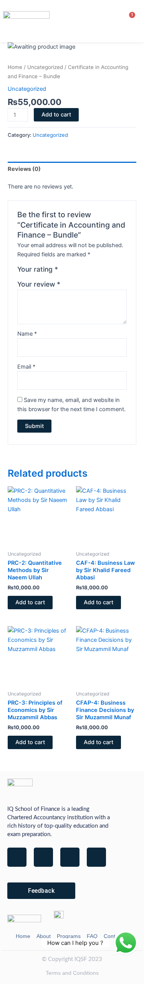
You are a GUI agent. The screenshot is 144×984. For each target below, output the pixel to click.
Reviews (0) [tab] (24, 169)
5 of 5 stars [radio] (97, 271)
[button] (116, 21)
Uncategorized (45, 67)
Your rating (37, 269)
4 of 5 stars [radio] (89, 271)
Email (26, 366)
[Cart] (127, 20)
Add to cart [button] (30, 602)
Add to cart (56, 114)
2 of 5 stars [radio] (73, 271)
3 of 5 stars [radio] (81, 271)
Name (27, 333)
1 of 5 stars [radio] (64, 271)
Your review (38, 284)
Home (15, 67)
